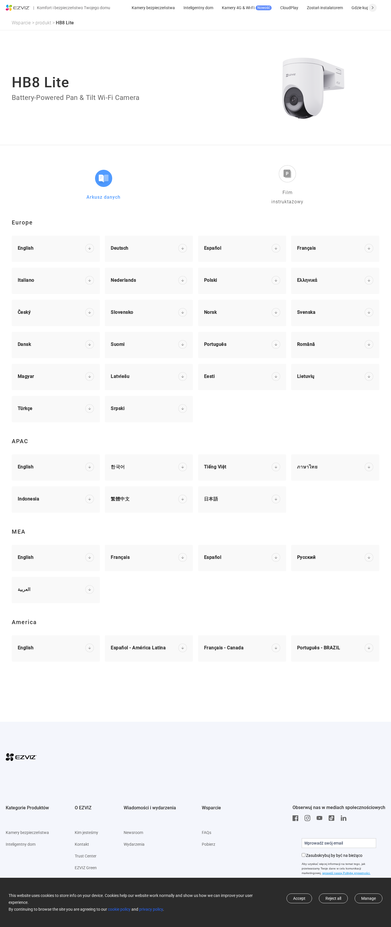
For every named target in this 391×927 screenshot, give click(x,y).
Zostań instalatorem (325, 7)
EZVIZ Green (86, 867)
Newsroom (133, 832)
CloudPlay (289, 7)
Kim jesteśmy (86, 832)
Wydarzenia (134, 844)
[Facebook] (297, 818)
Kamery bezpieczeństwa (153, 7)
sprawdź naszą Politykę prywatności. (346, 873)
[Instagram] (309, 818)
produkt (43, 22)
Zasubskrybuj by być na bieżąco (334, 855)
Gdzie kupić (361, 7)
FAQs (206, 832)
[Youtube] (321, 818)
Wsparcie (21, 22)
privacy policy (151, 909)
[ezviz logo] (18, 8)
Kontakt (82, 844)
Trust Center (85, 856)
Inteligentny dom (198, 7)
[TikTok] (333, 818)
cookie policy (119, 909)
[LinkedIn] (345, 818)
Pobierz (208, 844)
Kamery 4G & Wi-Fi (246, 7)
